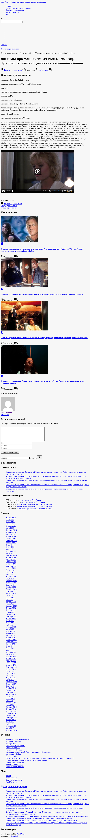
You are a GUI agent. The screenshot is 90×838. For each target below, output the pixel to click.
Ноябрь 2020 (11, 663)
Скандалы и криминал (15, 762)
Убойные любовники (14, 765)
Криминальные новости (15, 746)
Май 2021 (9, 650)
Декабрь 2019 (11, 686)
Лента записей (11, 778)
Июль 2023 (10, 595)
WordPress (20, 834)
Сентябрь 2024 (11, 566)
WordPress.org (11, 782)
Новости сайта (11, 756)
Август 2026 (11, 518)
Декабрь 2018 (11, 711)
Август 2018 (11, 720)
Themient (14, 836)
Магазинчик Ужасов (14, 750)
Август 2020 (11, 669)
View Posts (5, 415)
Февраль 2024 (11, 581)
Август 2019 (11, 694)
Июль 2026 (10, 520)
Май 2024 (9, 574)
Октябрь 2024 (11, 564)
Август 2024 (11, 568)
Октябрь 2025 (11, 539)
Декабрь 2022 (11, 610)
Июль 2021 (10, 646)
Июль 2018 (10, 722)
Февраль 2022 (11, 631)
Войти (8, 776)
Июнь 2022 (10, 623)
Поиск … (33, 458)
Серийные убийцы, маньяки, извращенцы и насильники (23, 2)
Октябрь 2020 (11, 665)
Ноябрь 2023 (11, 587)
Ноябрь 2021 (11, 638)
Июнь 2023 (10, 598)
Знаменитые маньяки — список (18, 8)
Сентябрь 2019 (11, 692)
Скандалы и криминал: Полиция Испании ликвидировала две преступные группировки (41, 821)
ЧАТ (7, 14)
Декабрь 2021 (11, 635)
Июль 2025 (10, 545)
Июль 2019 (10, 696)
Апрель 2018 (11, 726)
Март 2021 (10, 654)
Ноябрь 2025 (11, 536)
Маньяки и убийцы (13, 754)
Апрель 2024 (11, 576)
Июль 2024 (10, 570)
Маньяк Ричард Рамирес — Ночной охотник (34, 504)
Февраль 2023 (11, 606)
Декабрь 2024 (11, 560)
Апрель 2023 (11, 602)
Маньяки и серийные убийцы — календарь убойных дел (28, 752)
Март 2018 (10, 728)
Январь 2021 (11, 659)
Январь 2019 (11, 709)
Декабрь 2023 (11, 585)
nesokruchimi (43, 70)
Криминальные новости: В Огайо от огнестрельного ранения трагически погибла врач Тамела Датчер (47, 816)
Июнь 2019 (10, 699)
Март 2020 (10, 680)
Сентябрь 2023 (11, 591)
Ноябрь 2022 (11, 612)
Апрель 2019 (11, 703)
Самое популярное (17, 786)
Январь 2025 (11, 558)
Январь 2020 (11, 684)
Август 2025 (11, 543)
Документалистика (13, 741)
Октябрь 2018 (11, 715)
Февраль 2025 (11, 555)
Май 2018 (9, 724)
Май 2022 (9, 625)
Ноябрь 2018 (11, 713)
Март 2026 (10, 528)
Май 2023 (9, 600)
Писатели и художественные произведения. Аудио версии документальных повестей (40, 758)
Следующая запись (8, 208)
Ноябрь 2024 (11, 562)
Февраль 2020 (11, 682)
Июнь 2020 (10, 673)
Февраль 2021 (11, 656)
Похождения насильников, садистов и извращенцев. (27, 760)
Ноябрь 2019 (11, 688)
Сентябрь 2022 (11, 616)
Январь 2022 (11, 633)
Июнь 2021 (10, 648)
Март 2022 (10, 629)
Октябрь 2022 (11, 614)
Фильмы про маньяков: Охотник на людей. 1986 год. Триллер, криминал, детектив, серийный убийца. (44, 338)
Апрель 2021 (11, 652)
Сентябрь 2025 (11, 541)
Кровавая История (13, 748)
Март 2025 (10, 553)
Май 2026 (9, 524)
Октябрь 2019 (11, 690)
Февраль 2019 (11, 707)
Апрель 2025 (11, 551)
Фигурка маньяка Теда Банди (29, 500)
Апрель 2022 (11, 627)
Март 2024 (10, 579)
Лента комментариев (14, 780)
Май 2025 (9, 549)
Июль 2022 (10, 621)
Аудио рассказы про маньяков (18, 739)
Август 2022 (11, 619)
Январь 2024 (11, 583)
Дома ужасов (11, 744)
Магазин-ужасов (12, 12)
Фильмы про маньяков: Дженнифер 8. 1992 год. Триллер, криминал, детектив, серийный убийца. (42, 294)
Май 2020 (9, 675)
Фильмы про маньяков (15, 10)
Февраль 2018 (11, 730)
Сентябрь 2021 (11, 642)
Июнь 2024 (10, 572)
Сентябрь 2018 (11, 718)
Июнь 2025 (10, 547)
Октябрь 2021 (11, 640)
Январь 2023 (11, 608)
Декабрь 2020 (11, 661)
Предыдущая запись (9, 206)
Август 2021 (11, 644)
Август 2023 (11, 593)
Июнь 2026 (10, 522)
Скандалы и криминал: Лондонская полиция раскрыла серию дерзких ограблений (39, 818)
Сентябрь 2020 (11, 667)
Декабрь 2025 (11, 534)
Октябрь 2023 (11, 589)
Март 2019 (10, 705)
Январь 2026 (11, 532)
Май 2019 (9, 701)
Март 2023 (10, 604)
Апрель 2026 (11, 526)
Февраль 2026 (11, 530)
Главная (9, 6)
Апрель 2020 (11, 678)
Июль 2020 (10, 671)
